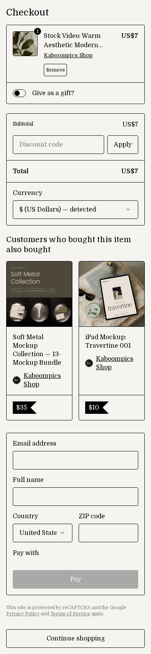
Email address (34, 443)
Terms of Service (70, 613)
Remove (55, 70)
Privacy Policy (22, 613)
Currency (27, 193)
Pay (75, 579)
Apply (123, 144)
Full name (28, 479)
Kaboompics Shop (68, 55)
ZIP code (92, 516)
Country (25, 516)
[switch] (19, 93)
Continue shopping (75, 638)
